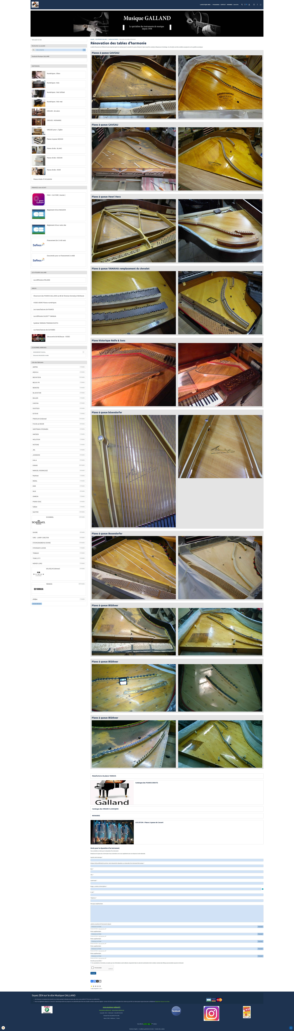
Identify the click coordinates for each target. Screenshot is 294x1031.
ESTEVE (35, 413)
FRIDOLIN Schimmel (40, 419)
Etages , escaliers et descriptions (98, 886)
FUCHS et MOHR (38, 424)
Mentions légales (133, 1029)
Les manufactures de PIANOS (43, 309)
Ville (91, 874)
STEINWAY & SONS (39, 548)
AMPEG (35, 367)
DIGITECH (36, 408)
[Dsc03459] (134, 86)
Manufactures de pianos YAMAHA (104, 776)
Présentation (216, 4)
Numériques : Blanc (53, 73)
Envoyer (93, 973)
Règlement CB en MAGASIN (56, 210)
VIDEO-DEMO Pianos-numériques (44, 302)
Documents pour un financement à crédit (61, 256)
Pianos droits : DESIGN (54, 158)
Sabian (35, 507)
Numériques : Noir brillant (56, 92)
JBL (34, 450)
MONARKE (96, 815)
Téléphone (93, 898)
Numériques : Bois (53, 83)
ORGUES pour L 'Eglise (54, 130)
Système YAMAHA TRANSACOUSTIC (45, 323)
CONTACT (223, 4)
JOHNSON (36, 455)
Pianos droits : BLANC (54, 148)
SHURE (35, 532)
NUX (34, 491)
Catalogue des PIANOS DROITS (146, 783)
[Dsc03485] (220, 86)
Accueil (92, 39)
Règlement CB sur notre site (56, 225)
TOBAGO (36, 553)
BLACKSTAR (37, 393)
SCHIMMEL (50, 517)
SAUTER (35, 512)
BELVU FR (36, 382)
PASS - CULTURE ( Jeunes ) (56, 195)
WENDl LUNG (37, 563)
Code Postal (93, 880)
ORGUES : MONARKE (54, 120)
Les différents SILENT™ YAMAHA (44, 316)
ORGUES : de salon (53, 111)
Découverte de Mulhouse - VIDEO (58, 336)
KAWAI (35, 465)
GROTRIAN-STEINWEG (40, 429)
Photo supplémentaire (95, 931)
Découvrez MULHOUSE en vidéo (41, 355)
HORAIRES (229, 4)
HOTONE (36, 444)
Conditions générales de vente (146, 1029)
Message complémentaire (96, 903)
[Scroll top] (291, 1028)
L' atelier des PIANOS (113, 39)
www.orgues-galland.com (118, 1010)
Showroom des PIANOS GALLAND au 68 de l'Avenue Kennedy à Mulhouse (58, 296)
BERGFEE (36, 388)
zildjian (35, 599)
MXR (34, 486)
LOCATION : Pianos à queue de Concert (149, 822)
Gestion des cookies (160, 1029)
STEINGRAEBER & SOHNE (42, 543)
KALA (35, 460)
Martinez (36, 476)
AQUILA (35, 372)
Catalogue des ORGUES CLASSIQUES (105, 809)
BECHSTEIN (37, 377)
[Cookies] (3, 1028)
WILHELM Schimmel (53, 569)
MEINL (35, 481)
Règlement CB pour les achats (162, 1001)
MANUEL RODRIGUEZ (40, 470)
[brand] (35, 5)
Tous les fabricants (37, 603)
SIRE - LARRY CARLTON (41, 537)
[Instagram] (211, 1013)
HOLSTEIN (36, 439)
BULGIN (35, 398)
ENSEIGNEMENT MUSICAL (39, 352)
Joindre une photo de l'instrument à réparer (100, 924)
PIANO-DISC (37, 501)
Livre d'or (235, 4)
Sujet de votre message (96, 857)
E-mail (91, 892)
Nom (91, 869)
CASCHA (35, 403)
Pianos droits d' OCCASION (42, 179)
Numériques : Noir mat (54, 101)
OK (84, 49)
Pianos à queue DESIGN (55, 139)
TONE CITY (36, 558)
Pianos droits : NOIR (54, 170)
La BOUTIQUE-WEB (205, 4)
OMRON (35, 496)
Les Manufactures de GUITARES (44, 330)
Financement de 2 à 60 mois (56, 240)
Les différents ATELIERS (41, 280)
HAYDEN (36, 434)
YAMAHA (49, 584)
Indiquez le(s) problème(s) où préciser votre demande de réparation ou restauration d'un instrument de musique (116, 863)
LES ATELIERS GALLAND (101, 39)
